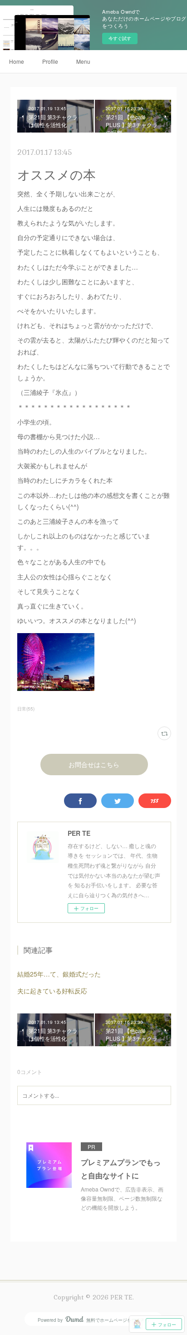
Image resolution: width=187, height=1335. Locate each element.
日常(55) (25, 709)
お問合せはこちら (94, 765)
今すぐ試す (119, 38)
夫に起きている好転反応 (52, 990)
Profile (50, 61)
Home (16, 61)
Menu (83, 61)
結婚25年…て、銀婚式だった (59, 973)
